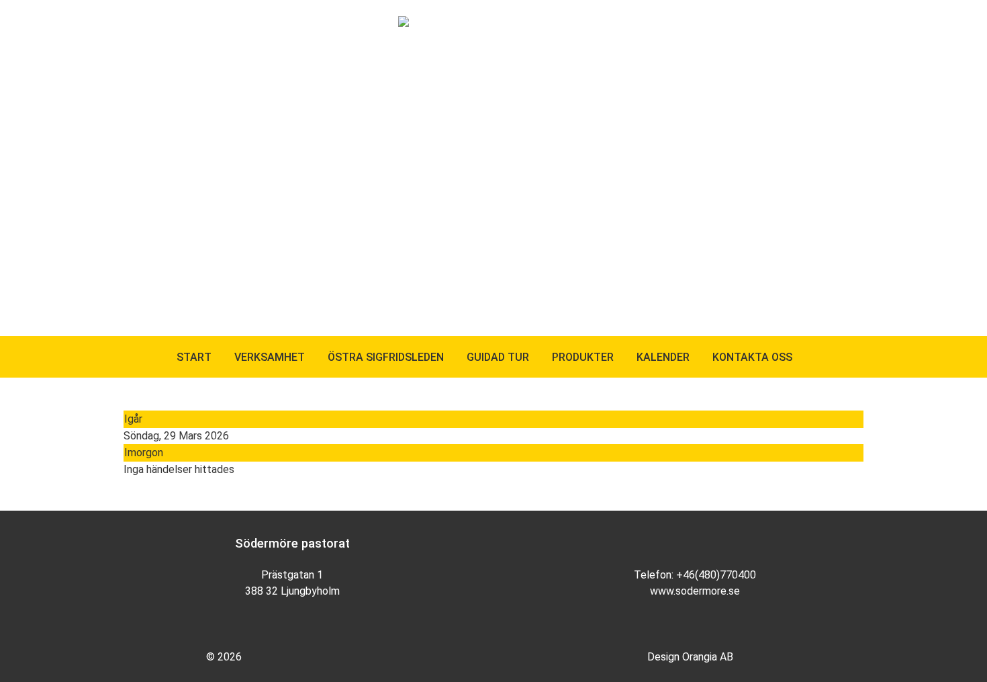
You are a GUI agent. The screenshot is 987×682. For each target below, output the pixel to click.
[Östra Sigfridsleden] (449, 23)
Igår (133, 419)
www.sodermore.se (695, 591)
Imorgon (143, 452)
